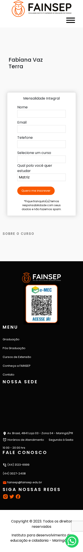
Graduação (11, 339)
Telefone (25, 137)
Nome (22, 107)
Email (22, 122)
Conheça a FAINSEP (17, 366)
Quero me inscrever (35, 191)
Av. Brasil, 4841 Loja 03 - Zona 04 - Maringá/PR (40, 433)
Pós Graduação (14, 348)
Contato (8, 374)
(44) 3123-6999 (18, 465)
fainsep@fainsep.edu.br (24, 482)
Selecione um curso (34, 152)
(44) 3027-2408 (14, 473)
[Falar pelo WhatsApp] (72, 541)
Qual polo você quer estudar (34, 168)
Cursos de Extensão (17, 357)
